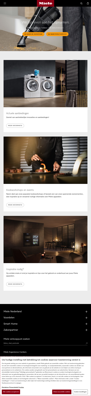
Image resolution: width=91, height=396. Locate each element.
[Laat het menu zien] (5, 3)
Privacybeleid (13, 387)
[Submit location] (86, 344)
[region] (45, 376)
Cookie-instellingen (80, 392)
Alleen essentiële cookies (61, 392)
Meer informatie (15, 125)
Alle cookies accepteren (11, 392)
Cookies (21, 387)
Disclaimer (5, 387)
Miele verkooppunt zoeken (17, 339)
